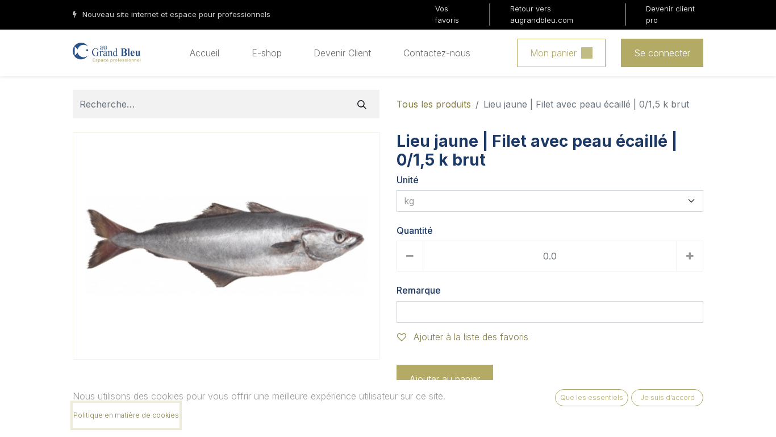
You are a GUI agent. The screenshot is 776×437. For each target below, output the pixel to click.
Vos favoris (447, 14)
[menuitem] (204, 53)
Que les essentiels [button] (591, 397)
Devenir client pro (670, 14)
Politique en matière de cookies (126, 415)
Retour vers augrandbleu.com (541, 14)
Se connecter (662, 53)
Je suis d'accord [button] (667, 397)
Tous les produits (434, 104)
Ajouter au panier (445, 379)
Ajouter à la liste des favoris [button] (469, 337)
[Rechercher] (361, 104)
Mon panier (553, 53)
